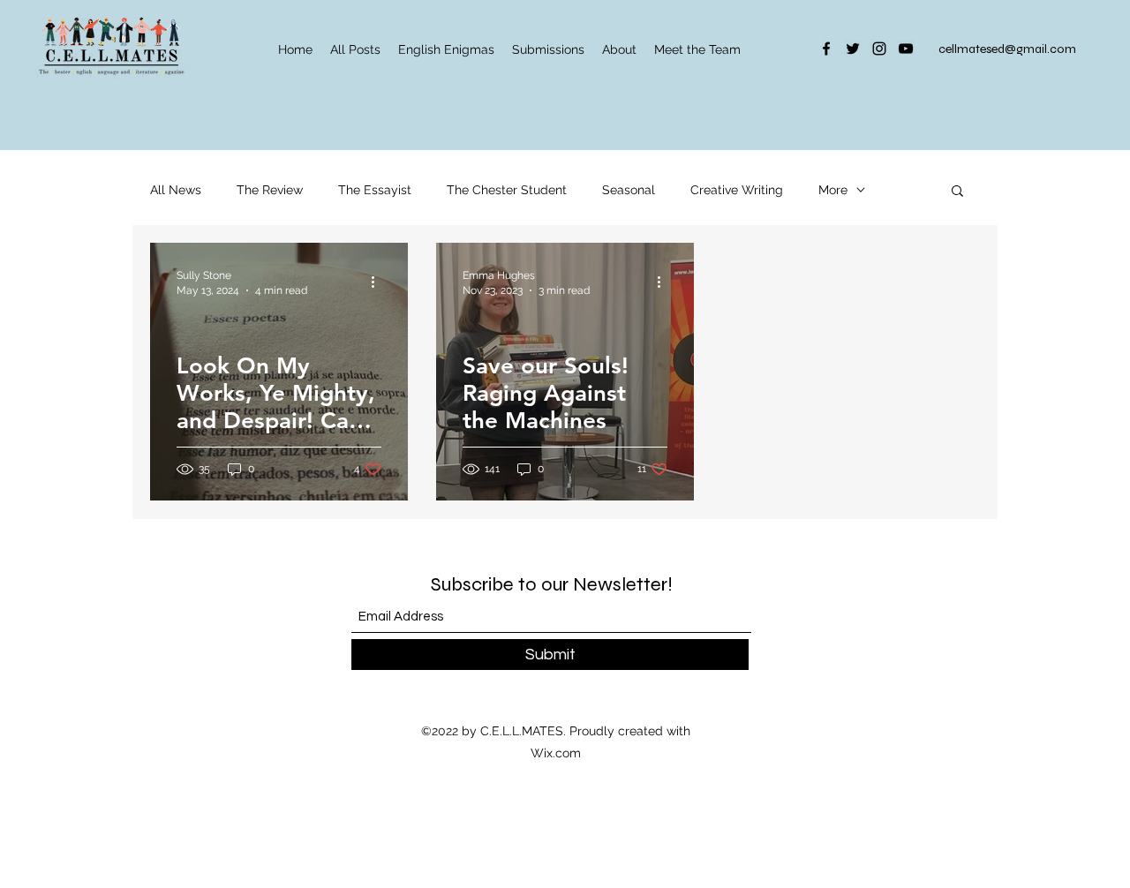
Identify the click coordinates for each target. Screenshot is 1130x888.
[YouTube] (906, 48)
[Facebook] (826, 48)
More (833, 190)
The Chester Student (507, 190)
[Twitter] (853, 48)
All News (175, 190)
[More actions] (378, 281)
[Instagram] (879, 48)
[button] (957, 192)
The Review (270, 190)
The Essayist (374, 190)
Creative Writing (736, 190)
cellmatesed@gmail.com (1007, 48)
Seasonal (628, 190)
